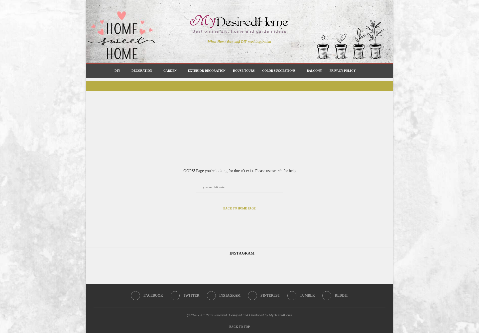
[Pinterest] (243, 51)
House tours (244, 70)
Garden (170, 70)
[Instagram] (236, 51)
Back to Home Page (239, 208)
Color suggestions (279, 70)
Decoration (141, 70)
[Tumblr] (250, 51)
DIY (117, 70)
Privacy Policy (343, 70)
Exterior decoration (207, 70)
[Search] (361, 71)
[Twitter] (229, 51)
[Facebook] (222, 51)
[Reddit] (257, 51)
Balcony (314, 70)
